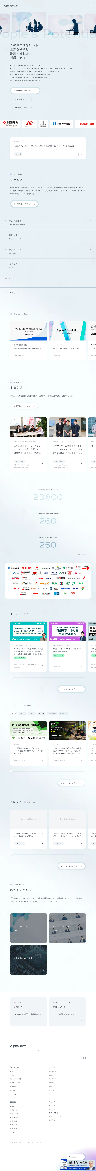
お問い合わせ (53, 1113)
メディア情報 (52, 713)
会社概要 (13, 1086)
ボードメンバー (15, 1082)
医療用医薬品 (14, 1128)
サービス (41, 713)
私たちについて (15, 1067)
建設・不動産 (14, 1117)
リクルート (63, 713)
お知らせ (22, 713)
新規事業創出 (53, 1071)
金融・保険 (13, 1121)
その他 (12, 1132)
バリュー (13, 1075)
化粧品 (12, 1106)
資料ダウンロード (55, 1116)
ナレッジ (52, 1109)
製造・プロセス (15, 1113)
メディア (51, 1082)
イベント (32, 713)
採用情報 (52, 1120)
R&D (50, 1086)
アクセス (13, 1090)
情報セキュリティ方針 (34, 1142)
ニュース (52, 1102)
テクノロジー (53, 1079)
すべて (14, 713)
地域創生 (51, 1075)
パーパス (13, 1071)
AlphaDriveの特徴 (15, 1079)
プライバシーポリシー (17, 1142)
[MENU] (91, 6)
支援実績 (13, 1102)
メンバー (13, 1094)
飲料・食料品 (14, 1125)
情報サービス (14, 1110)
